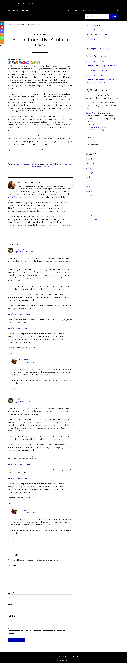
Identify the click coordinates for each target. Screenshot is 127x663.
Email (10, 604)
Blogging (89, 158)
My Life (55, 164)
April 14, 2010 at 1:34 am (24, 251)
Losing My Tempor (93, 43)
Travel (88, 209)
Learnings (48, 164)
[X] (13, 62)
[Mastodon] (27, 62)
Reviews (89, 186)
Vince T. (17, 249)
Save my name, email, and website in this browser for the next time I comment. (37, 632)
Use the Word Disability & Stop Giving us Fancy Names (101, 81)
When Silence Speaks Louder (96, 34)
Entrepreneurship (92, 163)
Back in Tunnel (103, 70)
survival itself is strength (95, 29)
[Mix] (31, 62)
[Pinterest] (24, 62)
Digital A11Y (66, 660)
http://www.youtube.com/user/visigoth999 (23, 314)
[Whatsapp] (35, 62)
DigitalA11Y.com (13, 197)
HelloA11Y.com (28, 208)
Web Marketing (91, 219)
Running (89, 191)
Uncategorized (91, 214)
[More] (38, 62)
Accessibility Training (96, 129)
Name (11, 593)
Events (88, 168)
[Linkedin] (20, 62)
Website (11, 616)
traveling (45, 166)
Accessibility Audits (95, 124)
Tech (87, 200)
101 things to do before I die (108, 65)
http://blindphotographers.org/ (19, 328)
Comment (12, 565)
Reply (10, 353)
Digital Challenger (92, 102)
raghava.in (24, 225)
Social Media (90, 195)
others (88, 182)
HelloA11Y (89, 95)
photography (37, 166)
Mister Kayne (91, 61)
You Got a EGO (103, 75)
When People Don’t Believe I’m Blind (99, 48)
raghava (22, 359)
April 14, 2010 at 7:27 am (28, 362)
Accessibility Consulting (97, 127)
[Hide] (0, 45)
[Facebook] (9, 62)
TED (87, 205)
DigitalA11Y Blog (92, 113)
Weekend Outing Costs (94, 39)
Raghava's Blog (18, 10)
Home (10, 24)
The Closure (102, 61)
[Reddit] (16, 62)
